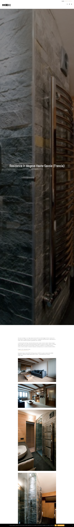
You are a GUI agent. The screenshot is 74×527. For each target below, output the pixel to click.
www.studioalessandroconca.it (23, 350)
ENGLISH (66, 1)
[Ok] (72, 525)
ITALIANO (63, 1)
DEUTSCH (70, 1)
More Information (61, 525)
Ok (55, 525)
